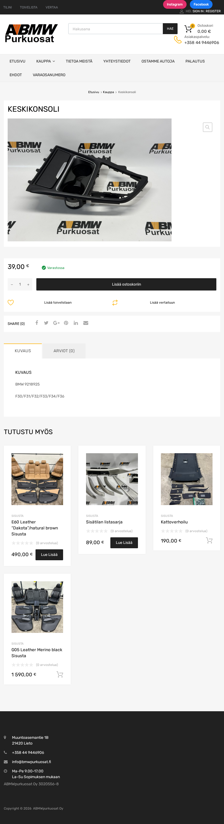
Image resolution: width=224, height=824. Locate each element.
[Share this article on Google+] (55, 323)
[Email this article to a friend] (85, 323)
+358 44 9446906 (197, 42)
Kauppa (43, 61)
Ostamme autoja (158, 61)
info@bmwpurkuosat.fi (31, 762)
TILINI (7, 7)
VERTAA (52, 7)
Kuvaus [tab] (23, 350)
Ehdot (16, 75)
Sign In (198, 11)
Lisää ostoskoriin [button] (209, 540)
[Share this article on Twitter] (45, 323)
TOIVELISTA (28, 7)
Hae (170, 29)
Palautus (195, 61)
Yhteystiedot (117, 61)
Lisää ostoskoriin (126, 284)
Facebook (201, 4)
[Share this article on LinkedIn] (75, 323)
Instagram (175, 4)
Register (213, 11)
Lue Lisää (49, 554)
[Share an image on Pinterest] (65, 323)
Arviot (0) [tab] (64, 350)
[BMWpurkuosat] (31, 42)
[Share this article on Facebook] (35, 323)
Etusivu (17, 61)
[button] (207, 127)
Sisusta (17, 516)
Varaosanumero (49, 75)
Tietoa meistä (79, 61)
